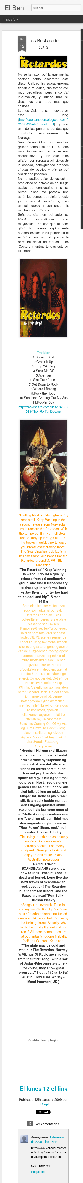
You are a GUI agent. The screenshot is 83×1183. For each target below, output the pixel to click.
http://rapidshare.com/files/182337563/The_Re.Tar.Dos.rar (43, 409)
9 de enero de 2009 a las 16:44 (47, 1139)
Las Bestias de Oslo (43, 43)
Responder (38, 1171)
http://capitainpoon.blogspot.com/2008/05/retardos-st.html (43, 121)
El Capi (43, 1104)
